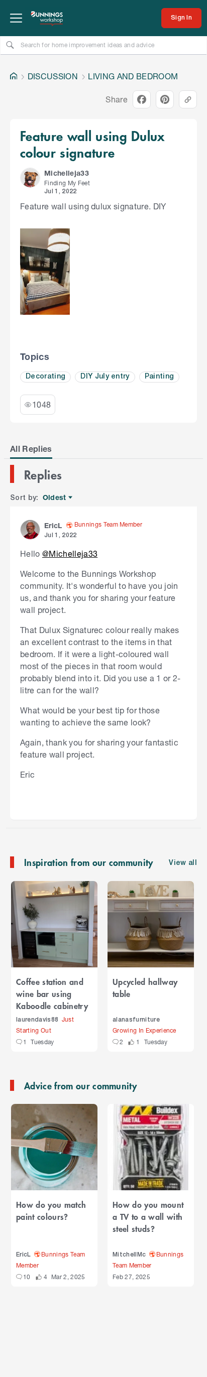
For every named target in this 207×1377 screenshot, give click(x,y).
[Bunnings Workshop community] (47, 18)
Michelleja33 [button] (66, 173)
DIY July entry (105, 376)
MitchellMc (129, 1255)
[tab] (31, 449)
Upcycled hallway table (145, 987)
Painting (159, 376)
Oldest (55, 498)
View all (183, 863)
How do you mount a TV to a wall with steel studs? (148, 1216)
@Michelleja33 (69, 553)
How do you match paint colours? (51, 1210)
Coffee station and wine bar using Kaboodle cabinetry (52, 993)
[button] (30, 178)
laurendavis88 (37, 1020)
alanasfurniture (136, 1020)
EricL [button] (53, 525)
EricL (23, 1255)
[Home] (13, 76)
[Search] (10, 44)
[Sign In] (181, 18)
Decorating (45, 376)
